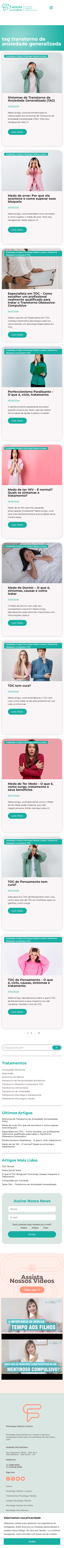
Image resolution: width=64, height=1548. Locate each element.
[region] (32, 1530)
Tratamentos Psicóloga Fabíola (21, 1496)
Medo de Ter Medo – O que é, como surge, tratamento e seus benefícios (30, 787)
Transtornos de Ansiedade (16, 1091)
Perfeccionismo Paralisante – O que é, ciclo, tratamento (30, 393)
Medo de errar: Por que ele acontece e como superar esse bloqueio (32, 198)
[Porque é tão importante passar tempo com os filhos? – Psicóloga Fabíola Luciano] (32, 1315)
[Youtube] (23, 1479)
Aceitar (32, 1541)
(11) (14, 1467)
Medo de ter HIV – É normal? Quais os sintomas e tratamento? (30, 492)
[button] (51, 7)
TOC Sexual (8, 1166)
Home (9, 1486)
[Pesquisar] (56, 1048)
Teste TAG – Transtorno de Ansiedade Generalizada (29, 1184)
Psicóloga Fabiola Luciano (19, 1491)
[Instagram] (13, 1479)
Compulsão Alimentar (13, 1069)
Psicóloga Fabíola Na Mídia (19, 1505)
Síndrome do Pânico (13, 1077)
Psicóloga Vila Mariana (17, 1510)
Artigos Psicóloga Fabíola (18, 1500)
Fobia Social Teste (11, 1170)
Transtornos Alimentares (15, 1087)
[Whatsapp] (8, 1479)
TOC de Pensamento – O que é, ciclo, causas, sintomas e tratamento (30, 983)
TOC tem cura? (19, 685)
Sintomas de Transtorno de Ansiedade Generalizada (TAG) (31, 99)
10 (39, 1033)
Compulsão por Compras (15, 1180)
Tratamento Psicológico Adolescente (21, 1095)
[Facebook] (18, 1479)
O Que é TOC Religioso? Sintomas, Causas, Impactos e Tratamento (30, 1175)
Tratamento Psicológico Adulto (18, 1098)
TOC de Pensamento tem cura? (27, 883)
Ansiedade (10, 56)
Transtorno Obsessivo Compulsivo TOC (22, 1084)
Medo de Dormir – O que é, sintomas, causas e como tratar (29, 591)
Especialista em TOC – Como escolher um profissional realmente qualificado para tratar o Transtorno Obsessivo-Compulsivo (32, 299)
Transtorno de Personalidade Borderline (23, 1080)
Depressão (7, 1073)
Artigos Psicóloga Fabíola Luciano (31, 56)
